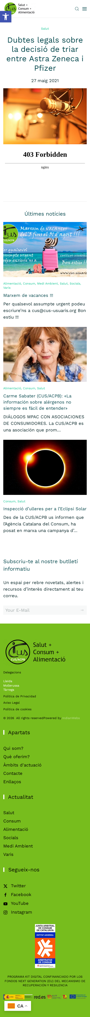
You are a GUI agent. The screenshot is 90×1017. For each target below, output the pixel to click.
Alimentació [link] (12, 283)
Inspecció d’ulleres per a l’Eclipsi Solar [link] (45, 508)
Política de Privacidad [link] (19, 696)
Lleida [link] (7, 681)
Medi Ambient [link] (47, 283)
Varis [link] (6, 287)
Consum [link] (29, 283)
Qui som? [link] (13, 748)
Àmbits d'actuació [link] (22, 765)
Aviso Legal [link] (11, 702)
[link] (5, 16)
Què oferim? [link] (16, 756)
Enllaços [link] (12, 781)
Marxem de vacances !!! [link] (28, 295)
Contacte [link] (12, 773)
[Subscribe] (82, 610)
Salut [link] (45, 28)
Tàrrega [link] (8, 689)
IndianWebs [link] (71, 718)
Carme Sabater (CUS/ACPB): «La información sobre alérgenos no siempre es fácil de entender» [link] (37, 402)
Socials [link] (75, 283)
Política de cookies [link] (17, 709)
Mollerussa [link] (11, 685)
